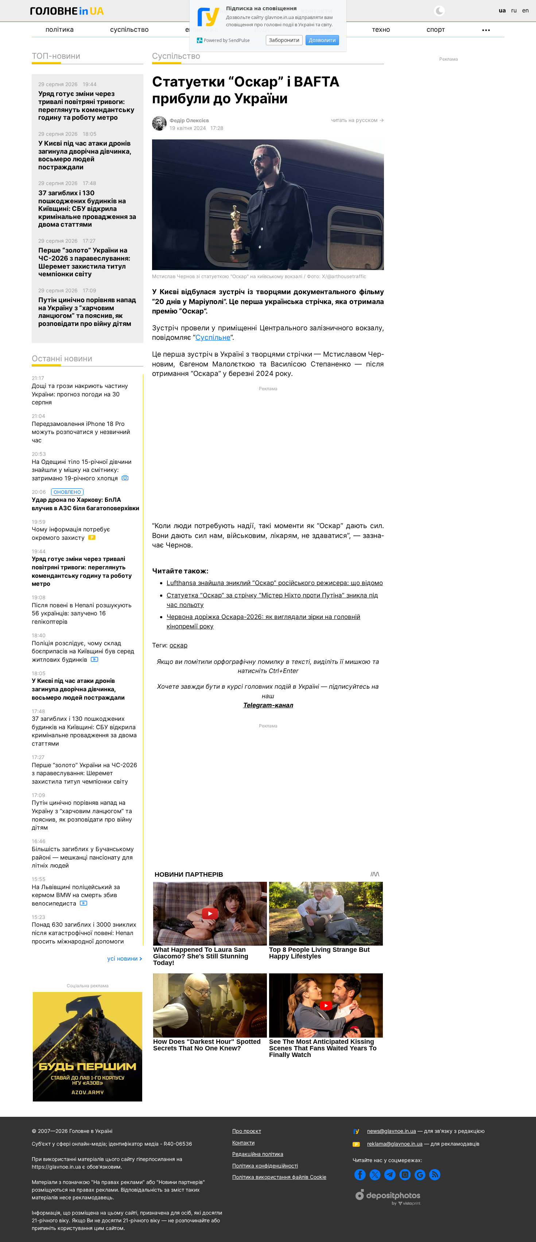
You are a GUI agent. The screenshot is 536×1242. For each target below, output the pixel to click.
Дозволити (322, 39)
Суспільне (212, 337)
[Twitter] (375, 1174)
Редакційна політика (257, 1154)
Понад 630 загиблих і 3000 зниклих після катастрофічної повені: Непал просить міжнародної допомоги (84, 929)
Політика (60, 29)
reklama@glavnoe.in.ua (395, 1144)
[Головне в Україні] (67, 12)
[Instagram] (405, 1174)
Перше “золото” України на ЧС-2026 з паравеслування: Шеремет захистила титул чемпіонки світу (84, 769)
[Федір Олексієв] (159, 129)
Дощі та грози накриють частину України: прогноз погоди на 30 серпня (80, 390)
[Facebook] (360, 1174)
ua (502, 10)
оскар (178, 645)
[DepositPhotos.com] (388, 1198)
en (525, 10)
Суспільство (129, 29)
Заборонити (284, 39)
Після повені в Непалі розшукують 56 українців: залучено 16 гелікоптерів (82, 609)
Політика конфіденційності (265, 1165)
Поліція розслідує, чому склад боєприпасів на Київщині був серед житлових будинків (83, 647)
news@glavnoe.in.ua (391, 1131)
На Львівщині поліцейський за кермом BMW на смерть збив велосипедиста (76, 891)
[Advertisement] (268, 453)
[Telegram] (390, 1174)
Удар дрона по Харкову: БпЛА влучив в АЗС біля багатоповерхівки (85, 500)
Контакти (243, 1142)
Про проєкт (246, 1131)
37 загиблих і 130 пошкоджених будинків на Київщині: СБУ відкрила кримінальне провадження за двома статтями (84, 727)
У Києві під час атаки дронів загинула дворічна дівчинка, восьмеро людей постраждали (78, 685)
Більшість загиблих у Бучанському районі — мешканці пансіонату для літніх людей (83, 853)
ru (514, 10)
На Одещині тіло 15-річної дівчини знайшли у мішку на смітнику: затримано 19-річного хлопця (82, 466)
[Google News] (420, 1174)
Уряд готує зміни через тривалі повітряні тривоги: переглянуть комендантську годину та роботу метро (82, 568)
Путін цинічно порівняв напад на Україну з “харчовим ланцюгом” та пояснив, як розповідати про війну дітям (82, 811)
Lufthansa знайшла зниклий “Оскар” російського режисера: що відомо (275, 583)
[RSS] (434, 1174)
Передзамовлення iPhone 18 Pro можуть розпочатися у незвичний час (81, 428)
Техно (381, 29)
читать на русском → (357, 120)
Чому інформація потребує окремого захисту (71, 530)
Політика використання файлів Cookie (279, 1177)
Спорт (436, 29)
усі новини (122, 958)
